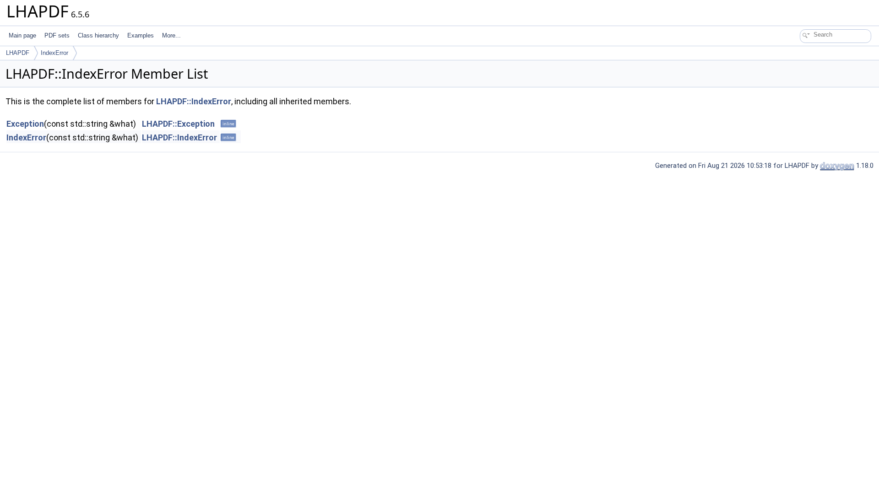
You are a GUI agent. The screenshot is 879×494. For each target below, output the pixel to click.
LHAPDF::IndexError (193, 101)
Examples (140, 35)
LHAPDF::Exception (178, 124)
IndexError (54, 52)
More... (171, 35)
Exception (25, 124)
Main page (22, 35)
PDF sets (57, 35)
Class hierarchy (98, 35)
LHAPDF (17, 52)
